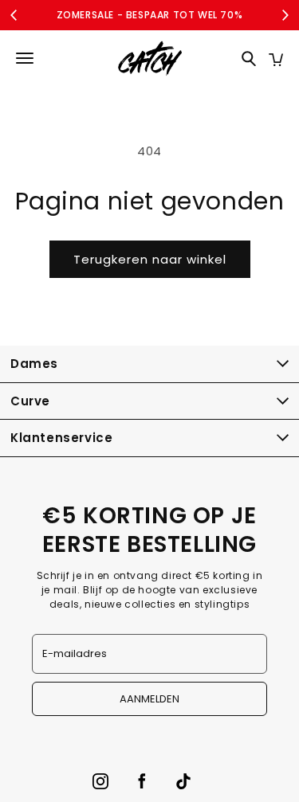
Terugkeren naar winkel (149, 259)
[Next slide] (284, 15)
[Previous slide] (14, 15)
